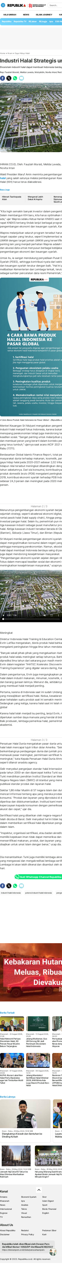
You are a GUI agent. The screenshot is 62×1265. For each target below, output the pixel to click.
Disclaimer (5, 1234)
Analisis (24, 1205)
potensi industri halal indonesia (38, 893)
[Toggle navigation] (3, 5)
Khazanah (4, 1201)
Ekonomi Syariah (28, 1197)
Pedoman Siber (49, 1230)
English (45, 1213)
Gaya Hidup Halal (22, 53)
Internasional (6, 1209)
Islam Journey (44, 14)
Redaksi (25, 1230)
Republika (6, 21)
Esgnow (3, 1213)
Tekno (24, 1209)
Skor (44, 1197)
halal (3, 178)
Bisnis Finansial (49, 1209)
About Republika (7, 1230)
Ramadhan (26, 1217)
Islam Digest (48, 1201)
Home (2, 53)
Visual (24, 1213)
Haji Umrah (9, 14)
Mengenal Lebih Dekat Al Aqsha (35, 197)
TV (1, 1217)
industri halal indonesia (11, 893)
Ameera (3, 1197)
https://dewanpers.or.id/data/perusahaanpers (23, 1250)
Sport (44, 1205)
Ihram (10, 53)
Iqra (23, 1201)
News (26, 14)
